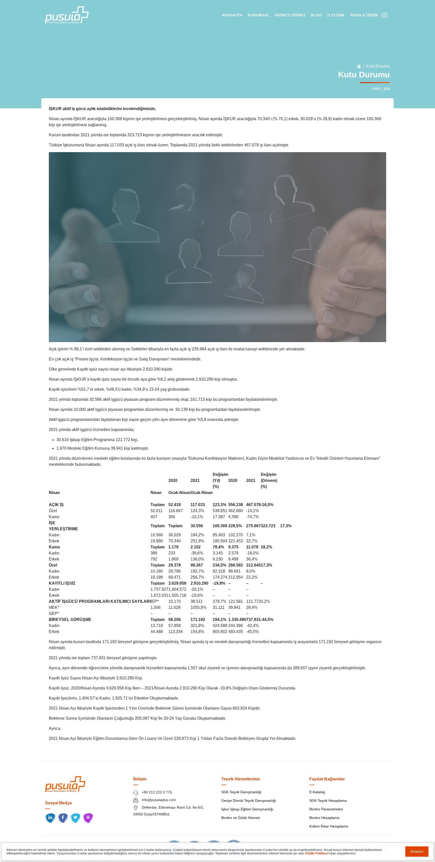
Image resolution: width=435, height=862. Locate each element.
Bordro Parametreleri (326, 809)
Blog (316, 15)
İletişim (335, 15)
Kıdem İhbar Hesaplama (328, 826)
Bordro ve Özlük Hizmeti (240, 818)
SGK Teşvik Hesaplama (328, 801)
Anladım (416, 851)
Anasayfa (232, 15)
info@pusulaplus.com (158, 800)
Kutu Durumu (378, 66)
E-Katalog (317, 792)
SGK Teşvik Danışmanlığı (241, 792)
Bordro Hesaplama (324, 818)
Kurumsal (259, 15)
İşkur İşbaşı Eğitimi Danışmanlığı (247, 809)
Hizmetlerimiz (290, 15)
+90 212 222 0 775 (156, 792)
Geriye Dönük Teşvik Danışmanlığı (248, 801)
